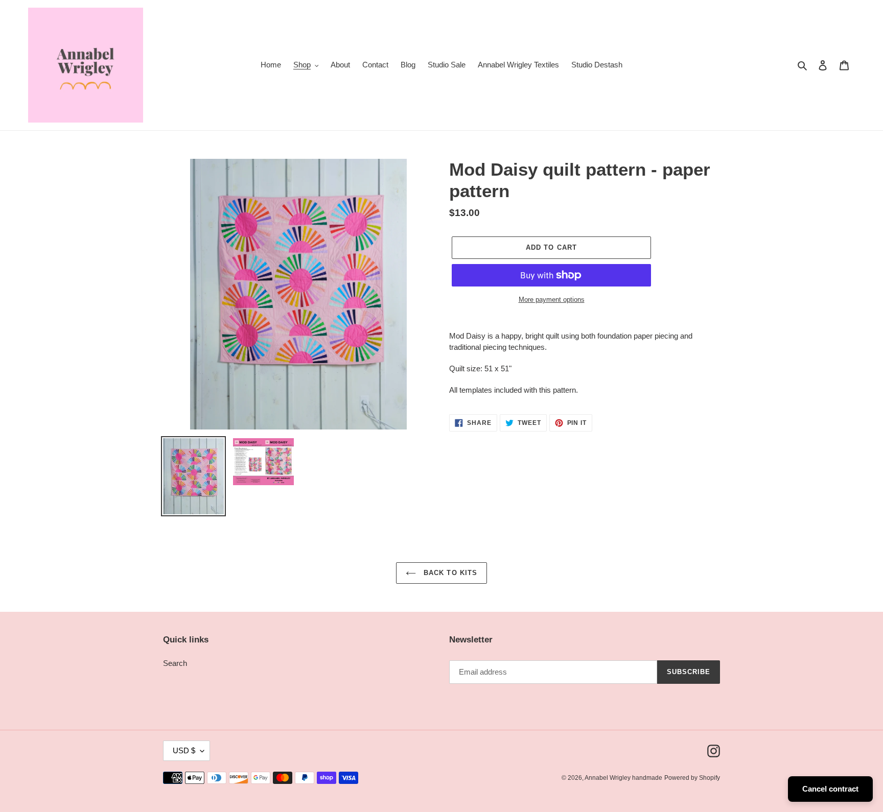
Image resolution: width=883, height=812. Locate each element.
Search (175, 663)
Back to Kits (449, 573)
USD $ (184, 750)
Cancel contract (830, 788)
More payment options (552, 299)
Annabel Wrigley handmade (623, 777)
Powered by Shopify (692, 777)
